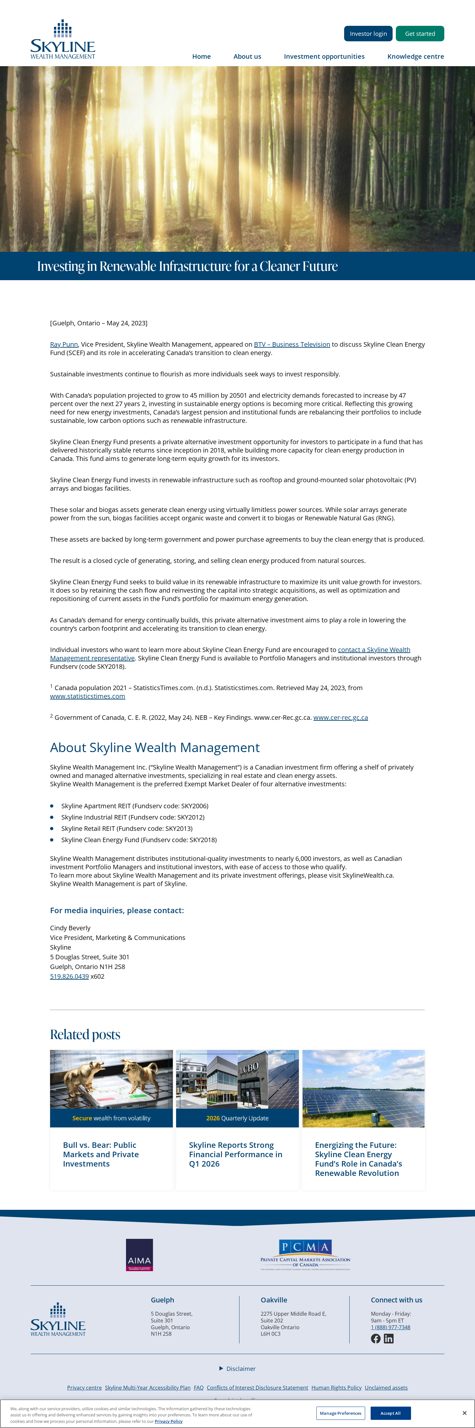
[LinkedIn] (389, 1338)
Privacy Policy (169, 1421)
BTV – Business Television (292, 344)
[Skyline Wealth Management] (58, 1334)
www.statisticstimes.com (87, 696)
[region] (237, 1413)
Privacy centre (84, 1387)
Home (201, 56)
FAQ (199, 1387)
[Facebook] (376, 1338)
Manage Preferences (340, 1413)
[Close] (465, 1413)
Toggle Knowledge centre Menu (439, 61)
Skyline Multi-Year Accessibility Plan (148, 1387)
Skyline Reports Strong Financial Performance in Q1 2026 (235, 1154)
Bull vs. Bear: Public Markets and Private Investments (101, 1154)
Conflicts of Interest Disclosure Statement (257, 1387)
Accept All (391, 1413)
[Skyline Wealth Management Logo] (63, 56)
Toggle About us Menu (268, 61)
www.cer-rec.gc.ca (340, 717)
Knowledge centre (415, 56)
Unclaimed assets (386, 1387)
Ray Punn (64, 344)
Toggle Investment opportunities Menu (371, 61)
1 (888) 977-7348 (390, 1327)
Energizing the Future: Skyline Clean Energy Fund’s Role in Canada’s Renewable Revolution (358, 1158)
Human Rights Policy (336, 1387)
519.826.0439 (69, 976)
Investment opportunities (324, 56)
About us (247, 56)
